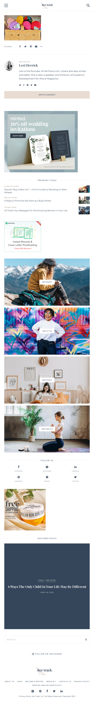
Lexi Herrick (28, 65)
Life (63, 578)
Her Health (54, 578)
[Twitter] (25, 46)
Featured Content (38, 578)
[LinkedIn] (61, 691)
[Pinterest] (31, 46)
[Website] (20, 85)
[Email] (36, 46)
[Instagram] (28, 85)
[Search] (86, 639)
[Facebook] (20, 46)
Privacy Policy (25, 696)
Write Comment (47, 95)
